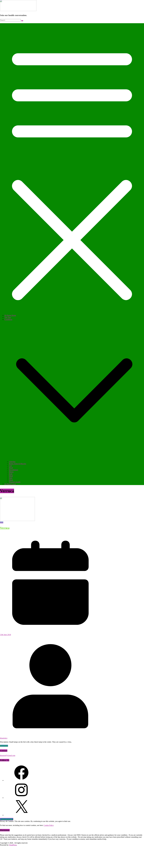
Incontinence (13, 470)
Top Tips (7, 317)
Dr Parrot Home (10, 315)
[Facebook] (21, 780)
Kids (10, 474)
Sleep (11, 480)
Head (11, 468)
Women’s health (14, 482)
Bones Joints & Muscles (17, 464)
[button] (74, 460)
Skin (10, 478)
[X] (21, 815)
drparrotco (3, 738)
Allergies (12, 462)
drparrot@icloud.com (7, 755)
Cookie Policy (49, 825)
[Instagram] (21, 798)
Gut (10, 466)
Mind (11, 476)
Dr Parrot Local (10, 484)
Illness (11, 472)
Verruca (4, 527)
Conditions (8, 319)
